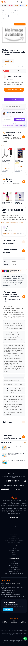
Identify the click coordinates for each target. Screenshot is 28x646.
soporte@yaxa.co (10, 592)
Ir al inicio (14, 95)
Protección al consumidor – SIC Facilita (14, 573)
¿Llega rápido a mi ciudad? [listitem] (17, 123)
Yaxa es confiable (14, 534)
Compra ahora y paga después (14, 528)
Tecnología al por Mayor (14, 542)
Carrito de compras (14, 550)
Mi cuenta (14, 554)
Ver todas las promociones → (9, 145)
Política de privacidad (14, 565)
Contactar (8, 609)
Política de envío (14, 563)
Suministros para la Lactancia (9, 15)
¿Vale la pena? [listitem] (6, 123)
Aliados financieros (14, 530)
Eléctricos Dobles (6, 19)
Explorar (14, 522)
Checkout (14, 552)
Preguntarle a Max (19, 119)
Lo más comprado (14, 526)
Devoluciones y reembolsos (14, 569)
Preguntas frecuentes (14, 538)
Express (16, 5)
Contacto (14, 561)
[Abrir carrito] (21, 2)
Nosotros (14, 536)
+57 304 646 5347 (16, 594)
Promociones (10, 5)
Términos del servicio (14, 571)
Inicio (3, 11)
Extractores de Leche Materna (9, 17)
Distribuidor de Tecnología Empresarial (14, 540)
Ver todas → (24, 442)
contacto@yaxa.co (10, 590)
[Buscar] (18, 2)
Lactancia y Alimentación (8, 13)
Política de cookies (14, 567)
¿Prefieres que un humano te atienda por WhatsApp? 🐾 (14, 125)
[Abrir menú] (25, 2)
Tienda (14, 548)
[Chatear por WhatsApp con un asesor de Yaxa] (25, 638)
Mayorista (22, 5)
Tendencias (14, 524)
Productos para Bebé (12, 11)
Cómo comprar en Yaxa (14, 532)
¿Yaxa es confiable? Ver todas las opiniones (12, 222)
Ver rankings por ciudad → (8, 189)
